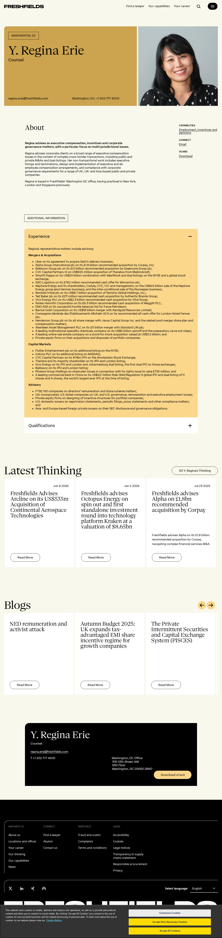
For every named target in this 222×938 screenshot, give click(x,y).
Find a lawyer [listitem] (52, 835)
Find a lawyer (135, 6)
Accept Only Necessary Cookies (169, 922)
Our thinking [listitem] (16, 854)
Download (186, 156)
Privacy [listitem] (117, 870)
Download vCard (173, 774)
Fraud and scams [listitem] (89, 835)
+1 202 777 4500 (107, 98)
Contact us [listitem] (50, 848)
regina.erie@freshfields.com (28, 98)
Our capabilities (159, 6)
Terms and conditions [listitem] (92, 848)
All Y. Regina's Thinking (195, 470)
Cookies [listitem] (118, 841)
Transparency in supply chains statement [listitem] (128, 856)
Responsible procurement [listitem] (130, 864)
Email (182, 144)
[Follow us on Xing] (33, 888)
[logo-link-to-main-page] (24, 7)
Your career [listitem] (16, 848)
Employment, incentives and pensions (198, 131)
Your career (182, 6)
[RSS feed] (44, 888)
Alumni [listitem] (48, 841)
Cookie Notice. (54, 920)
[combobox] (204, 888)
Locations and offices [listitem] (22, 841)
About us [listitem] (14, 835)
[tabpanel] (111, 523)
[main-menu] (212, 6)
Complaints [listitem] (85, 841)
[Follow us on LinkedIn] (22, 888)
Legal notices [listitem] (121, 848)
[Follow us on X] (10, 888)
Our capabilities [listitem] (18, 860)
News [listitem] (12, 867)
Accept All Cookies (170, 931)
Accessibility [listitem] (121, 835)
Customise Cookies (169, 913)
